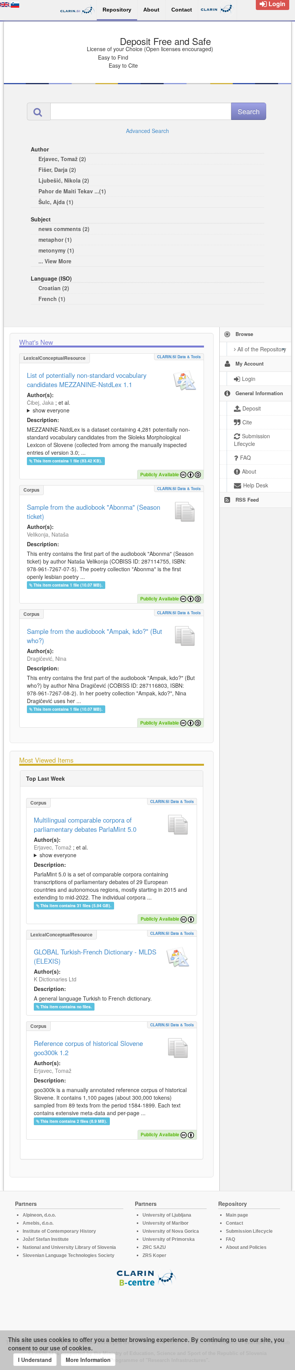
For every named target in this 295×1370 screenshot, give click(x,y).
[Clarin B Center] (147, 1277)
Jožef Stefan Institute (46, 1239)
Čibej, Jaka (40, 402)
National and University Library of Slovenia (69, 1247)
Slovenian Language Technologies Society (68, 1255)
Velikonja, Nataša (48, 534)
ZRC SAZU (154, 1247)
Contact (234, 1223)
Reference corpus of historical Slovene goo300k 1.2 (88, 1048)
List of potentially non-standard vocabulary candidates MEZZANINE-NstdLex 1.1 (86, 380)
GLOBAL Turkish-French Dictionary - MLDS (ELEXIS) (95, 956)
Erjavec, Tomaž (52, 847)
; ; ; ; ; (111, 406)
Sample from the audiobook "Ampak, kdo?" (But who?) (94, 636)
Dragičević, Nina (46, 658)
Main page (237, 1215)
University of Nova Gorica (171, 1231)
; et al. (48, 406)
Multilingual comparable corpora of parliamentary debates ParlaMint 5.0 (85, 824)
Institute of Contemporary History (59, 1231)
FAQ (230, 1239)
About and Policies (246, 1247)
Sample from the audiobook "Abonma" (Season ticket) (93, 511)
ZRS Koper (154, 1255)
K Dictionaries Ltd (55, 979)
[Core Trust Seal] (147, 1308)
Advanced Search (147, 131)
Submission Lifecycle (249, 1231)
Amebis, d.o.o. (38, 1223)
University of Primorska (169, 1239)
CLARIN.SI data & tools (179, 356)
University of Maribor (166, 1223)
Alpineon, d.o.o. (39, 1215)
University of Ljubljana (167, 1215)
